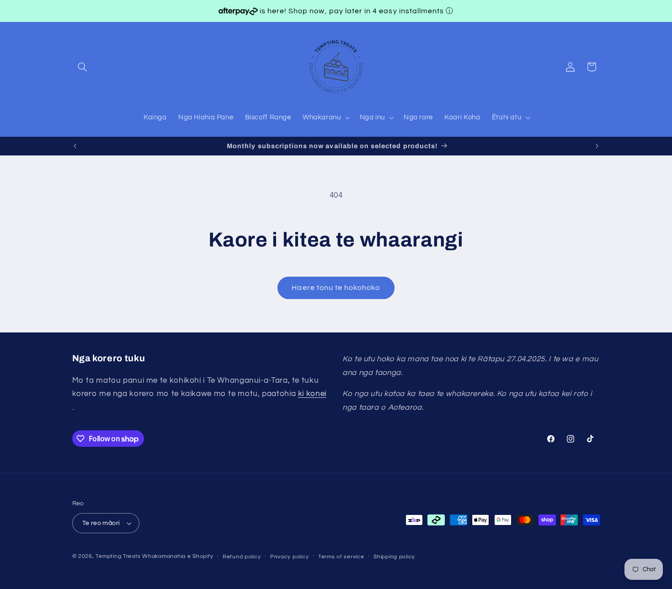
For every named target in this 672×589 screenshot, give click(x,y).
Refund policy (242, 556)
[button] (82, 66)
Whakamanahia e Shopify (177, 556)
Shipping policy (394, 556)
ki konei (312, 394)
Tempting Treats (118, 556)
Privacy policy (289, 556)
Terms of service (341, 556)
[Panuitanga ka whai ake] (597, 146)
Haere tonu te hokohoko (336, 287)
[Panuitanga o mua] (75, 146)
